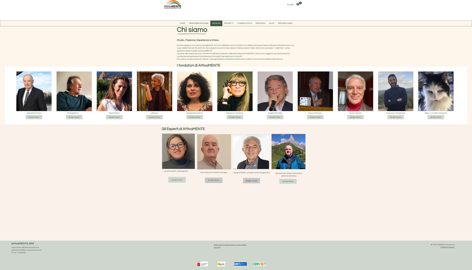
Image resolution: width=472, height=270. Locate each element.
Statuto (217, 247)
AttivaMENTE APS (22, 243)
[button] (299, 3)
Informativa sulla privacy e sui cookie (230, 245)
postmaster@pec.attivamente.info (26, 250)
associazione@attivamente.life (25, 247)
